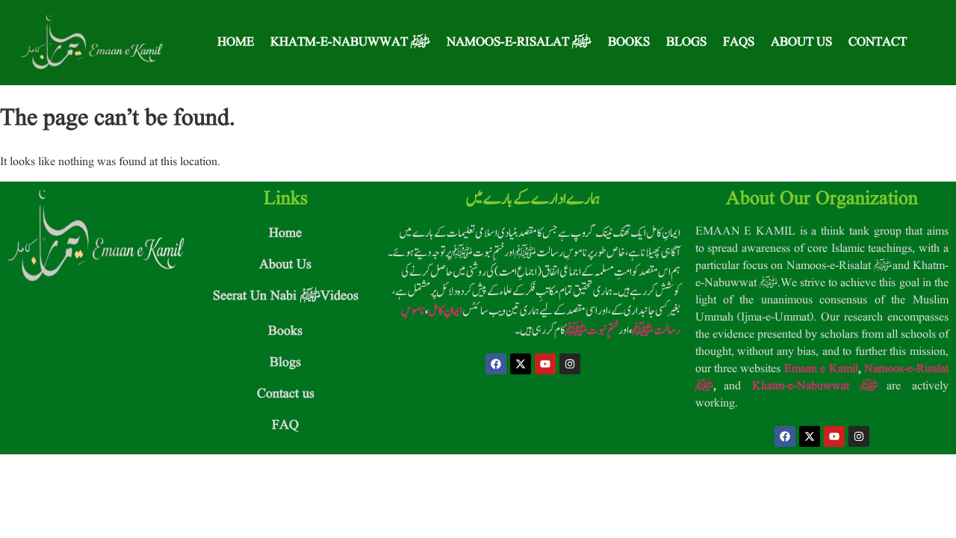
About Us (801, 42)
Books (629, 42)
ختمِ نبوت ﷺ (591, 330)
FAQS (738, 42)
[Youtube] (545, 363)
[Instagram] (569, 363)
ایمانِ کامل (445, 311)
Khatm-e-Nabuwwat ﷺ (350, 42)
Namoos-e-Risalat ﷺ (519, 42)
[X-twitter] (520, 363)
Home (235, 42)
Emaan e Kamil (821, 369)
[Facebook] (495, 363)
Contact (877, 42)
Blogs (686, 42)
